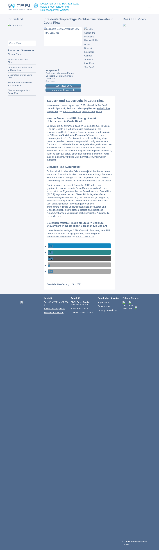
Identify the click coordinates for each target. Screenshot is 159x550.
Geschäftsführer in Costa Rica (20, 76)
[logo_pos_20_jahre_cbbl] (23, 7)
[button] (50, 246)
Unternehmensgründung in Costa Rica (20, 68)
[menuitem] (149, 6)
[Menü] (149, 6)
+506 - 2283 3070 (63, 86)
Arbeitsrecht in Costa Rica (18, 60)
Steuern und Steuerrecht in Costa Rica (20, 84)
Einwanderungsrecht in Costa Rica (19, 91)
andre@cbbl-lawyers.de (63, 90)
